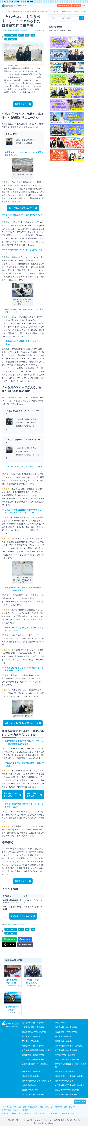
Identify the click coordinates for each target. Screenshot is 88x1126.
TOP (3, 1107)
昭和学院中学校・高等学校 (33, 1045)
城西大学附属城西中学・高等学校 (68, 1045)
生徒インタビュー (10, 39)
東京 (32, 35)
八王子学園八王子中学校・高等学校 (69, 1085)
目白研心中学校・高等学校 (33, 1094)
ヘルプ (73, 1113)
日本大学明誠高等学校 (64, 1080)
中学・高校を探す (19, 1107)
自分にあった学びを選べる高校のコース (21, 723)
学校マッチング (65, 5)
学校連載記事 (33, 1107)
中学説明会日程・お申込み (22, 916)
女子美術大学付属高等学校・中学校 (36, 1050)
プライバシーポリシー (41, 1113)
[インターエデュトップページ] (11, 1024)
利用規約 (28, 1113)
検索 (81, 18)
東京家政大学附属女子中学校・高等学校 (70, 1065)
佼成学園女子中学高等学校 (66, 1032)
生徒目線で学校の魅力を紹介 (11, 794)
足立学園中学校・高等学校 (33, 1022)
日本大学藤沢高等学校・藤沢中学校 (36, 1080)
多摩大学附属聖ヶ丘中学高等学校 (36, 1064)
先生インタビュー (10, 35)
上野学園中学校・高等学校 (33, 1027)
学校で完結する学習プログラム (21, 208)
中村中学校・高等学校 (31, 1071)
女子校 (21, 35)
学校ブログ (58, 1107)
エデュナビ (49, 1107)
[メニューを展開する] (84, 5)
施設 (27, 35)
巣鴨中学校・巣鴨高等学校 (33, 1055)
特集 (41, 1107)
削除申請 (65, 1113)
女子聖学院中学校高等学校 (66, 1050)
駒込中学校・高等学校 (31, 1036)
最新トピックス (70, 1107)
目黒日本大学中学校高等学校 (67, 1090)
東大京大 (16, 1110)
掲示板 (9, 1107)
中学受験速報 (6, 1110)
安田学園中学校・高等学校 (66, 1094)
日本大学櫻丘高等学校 (31, 1076)
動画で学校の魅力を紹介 (32, 794)
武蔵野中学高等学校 (30, 1090)
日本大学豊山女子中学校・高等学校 (69, 1076)
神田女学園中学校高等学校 (66, 1027)
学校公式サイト (21, 104)
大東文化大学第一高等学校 (33, 1059)
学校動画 (25, 1110)
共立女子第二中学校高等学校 (34, 1032)
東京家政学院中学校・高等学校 (16, 30)
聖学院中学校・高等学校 (65, 1055)
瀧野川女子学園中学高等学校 (67, 1059)
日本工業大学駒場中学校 (65, 1071)
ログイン (77, 5)
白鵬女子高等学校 (29, 1085)
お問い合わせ (55, 1113)
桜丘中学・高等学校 (63, 1036)
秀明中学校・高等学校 (64, 1041)
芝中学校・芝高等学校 (31, 1041)
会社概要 (5, 1113)
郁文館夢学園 (60, 1022)
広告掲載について (16, 1113)
